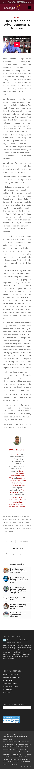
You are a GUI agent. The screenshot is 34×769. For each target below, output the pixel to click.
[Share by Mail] (27, 554)
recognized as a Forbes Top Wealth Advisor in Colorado (17, 504)
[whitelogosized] (14, 7)
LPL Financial (6, 693)
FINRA (13, 746)
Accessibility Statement (18, 736)
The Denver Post (16, 491)
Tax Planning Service (8, 680)
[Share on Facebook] (6, 554)
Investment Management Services (12, 677)
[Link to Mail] (30, 766)
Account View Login (23, 2)
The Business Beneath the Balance (18, 640)
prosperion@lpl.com (9, 2)
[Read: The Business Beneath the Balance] (4, 640)
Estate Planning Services (10, 683)
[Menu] (28, 7)
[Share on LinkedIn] (13, 554)
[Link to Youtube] (27, 766)
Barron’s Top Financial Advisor (15, 498)
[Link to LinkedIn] (24, 766)
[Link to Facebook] (21, 766)
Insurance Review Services (10, 686)
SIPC (16, 746)
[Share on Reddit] (20, 554)
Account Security (7, 689)
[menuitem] (28, 7)
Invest (17, 17)
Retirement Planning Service (11, 674)
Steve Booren (14, 454)
